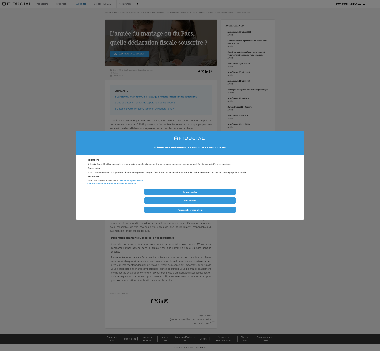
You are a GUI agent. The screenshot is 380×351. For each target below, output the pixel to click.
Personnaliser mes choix (190, 210)
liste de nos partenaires (131, 180)
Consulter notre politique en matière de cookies (111, 183)
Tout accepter (190, 192)
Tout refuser (190, 200)
